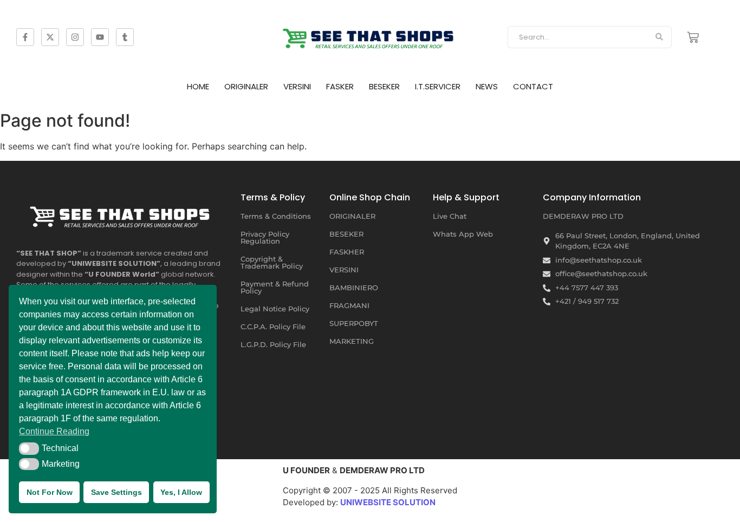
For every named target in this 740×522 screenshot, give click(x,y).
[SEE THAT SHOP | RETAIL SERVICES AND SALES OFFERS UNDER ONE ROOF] (121, 213)
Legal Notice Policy (275, 308)
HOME (198, 86)
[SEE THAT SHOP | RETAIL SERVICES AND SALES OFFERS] (370, 35)
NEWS (487, 86)
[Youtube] (100, 37)
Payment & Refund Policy (275, 287)
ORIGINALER (246, 86)
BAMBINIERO (353, 287)
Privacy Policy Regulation (265, 237)
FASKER (340, 86)
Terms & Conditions (276, 216)
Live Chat (449, 216)
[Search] (659, 37)
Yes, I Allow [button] (181, 492)
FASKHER (346, 251)
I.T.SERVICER (437, 86)
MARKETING (351, 341)
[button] (29, 448)
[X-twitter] (50, 37)
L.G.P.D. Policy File (273, 344)
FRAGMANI (349, 305)
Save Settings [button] (116, 492)
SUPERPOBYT (353, 323)
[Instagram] (75, 37)
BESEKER (384, 86)
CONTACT (533, 86)
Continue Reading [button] (54, 431)
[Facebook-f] (25, 37)
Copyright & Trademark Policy (272, 262)
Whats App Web (463, 234)
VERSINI (297, 86)
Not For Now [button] (50, 492)
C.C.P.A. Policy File (273, 326)
